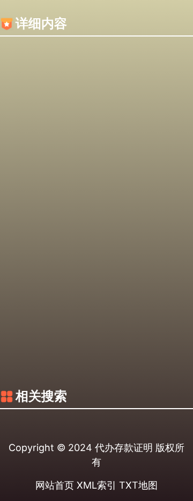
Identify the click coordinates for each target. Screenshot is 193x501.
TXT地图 (138, 485)
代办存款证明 (124, 447)
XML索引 (96, 485)
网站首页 (54, 485)
